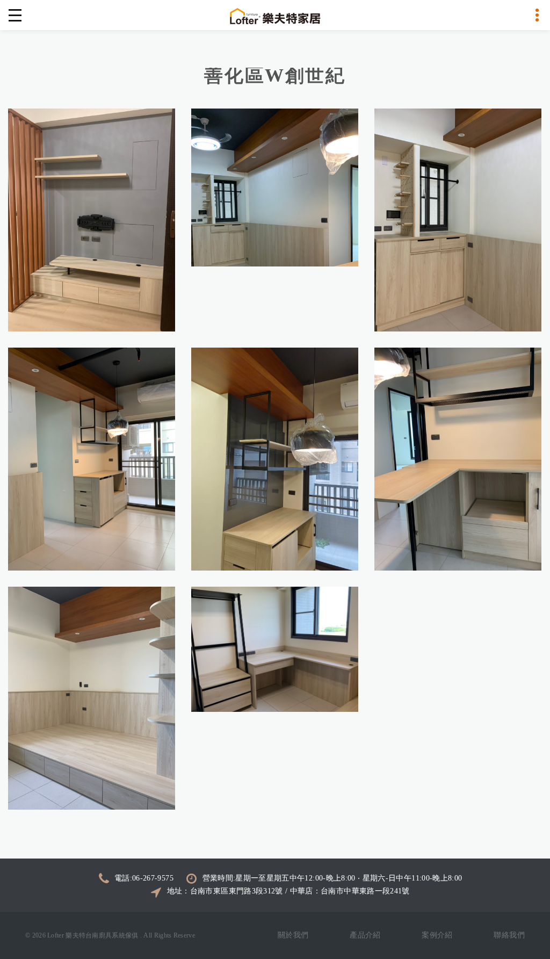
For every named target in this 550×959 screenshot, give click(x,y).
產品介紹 (365, 935)
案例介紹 (437, 935)
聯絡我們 (509, 935)
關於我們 (293, 935)
